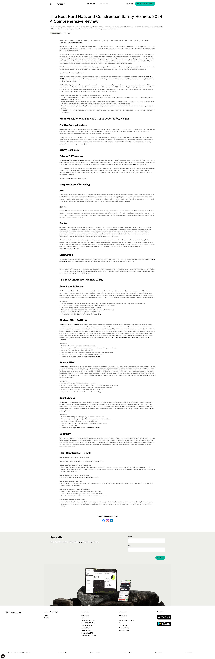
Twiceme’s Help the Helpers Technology (71, 160)
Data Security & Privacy (89, 635)
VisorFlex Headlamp (115, 409)
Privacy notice (127, 652)
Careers (46, 615)
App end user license (95, 652)
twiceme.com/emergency (140, 164)
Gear (120, 618)
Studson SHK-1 (67, 367)
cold (138, 375)
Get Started (85, 615)
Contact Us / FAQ (87, 633)
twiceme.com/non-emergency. (77, 178)
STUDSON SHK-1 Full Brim (70, 325)
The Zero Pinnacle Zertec (67, 291)
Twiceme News (86, 630)
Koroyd (151, 211)
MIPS (138, 194)
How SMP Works (87, 625)
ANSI (148, 131)
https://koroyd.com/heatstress (69, 248)
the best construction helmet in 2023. (88, 477)
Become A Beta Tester (88, 620)
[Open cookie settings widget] (3, 656)
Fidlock (76, 348)
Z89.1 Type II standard (69, 81)
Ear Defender (135, 337)
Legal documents (62, 652)
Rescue (121, 623)
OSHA (98, 131)
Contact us (129, 4)
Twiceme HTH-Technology (92, 314)
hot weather (146, 375)
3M (150, 409)
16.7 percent (122, 63)
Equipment (84, 618)
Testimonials (123, 625)
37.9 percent (150, 61)
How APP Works (86, 628)
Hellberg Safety (64, 411)
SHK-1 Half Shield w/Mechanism (117, 337)
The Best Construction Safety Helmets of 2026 (89, 461)
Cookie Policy (158, 652)
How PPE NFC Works (88, 623)
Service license (189, 652)
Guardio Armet (66, 402)
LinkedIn (46, 618)
